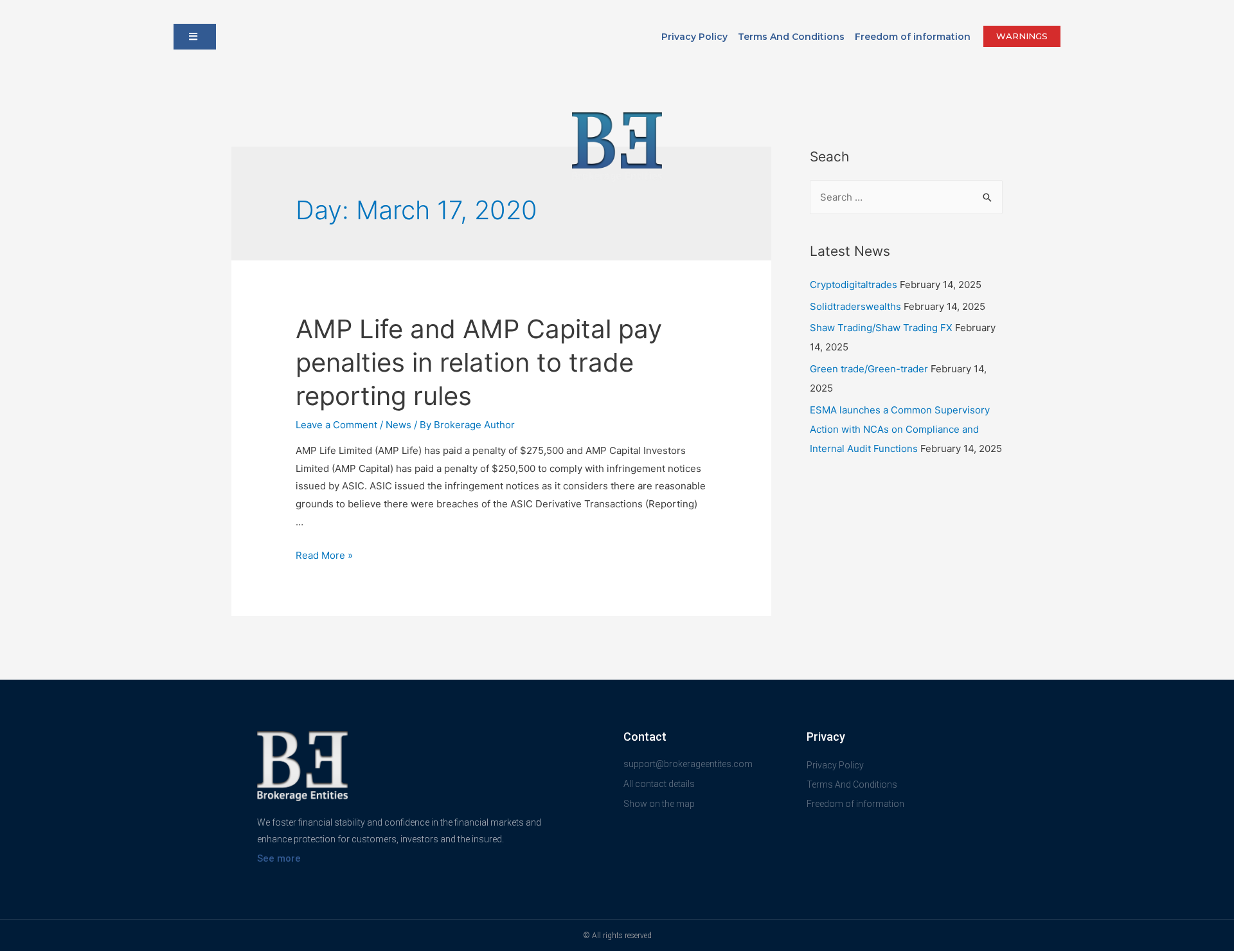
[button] (195, 37)
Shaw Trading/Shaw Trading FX (881, 328)
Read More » (324, 555)
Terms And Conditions (791, 36)
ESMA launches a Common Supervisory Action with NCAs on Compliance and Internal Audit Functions (900, 429)
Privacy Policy (694, 36)
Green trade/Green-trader (869, 369)
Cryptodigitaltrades (853, 284)
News (398, 425)
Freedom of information (912, 36)
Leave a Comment (336, 425)
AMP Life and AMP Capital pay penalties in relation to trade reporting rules (479, 362)
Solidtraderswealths (855, 306)
